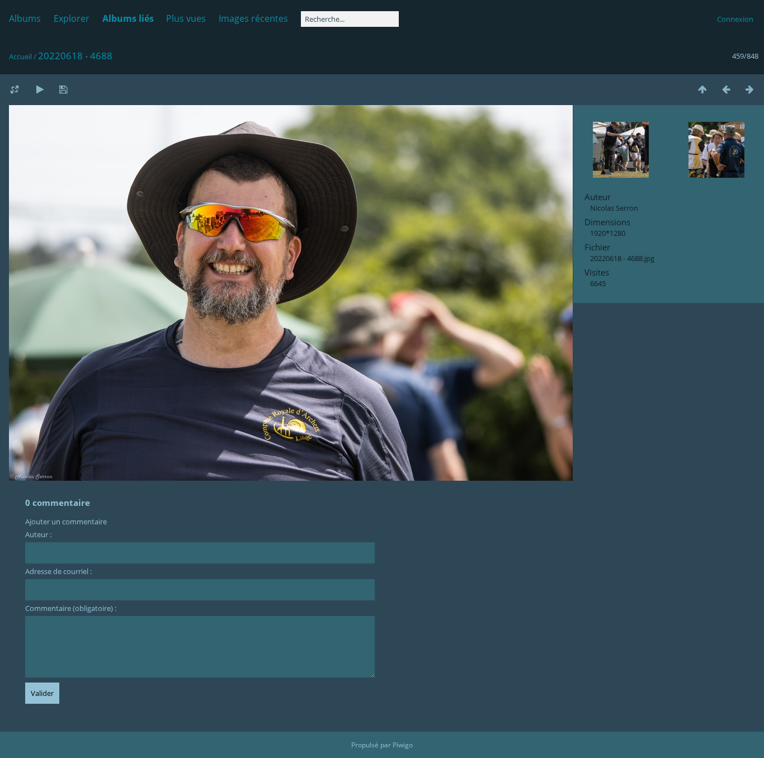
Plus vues (186, 18)
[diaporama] (39, 89)
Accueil (20, 56)
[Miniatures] (702, 89)
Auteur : (38, 534)
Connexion (735, 19)
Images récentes (253, 18)
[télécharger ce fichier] (63, 89)
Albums (25, 18)
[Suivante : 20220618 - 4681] (749, 89)
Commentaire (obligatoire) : (70, 608)
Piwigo (403, 745)
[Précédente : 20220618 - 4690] (726, 89)
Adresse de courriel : (58, 571)
